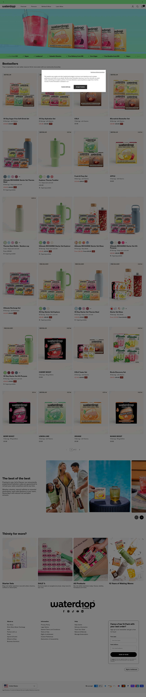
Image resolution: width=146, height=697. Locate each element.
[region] (73, 81)
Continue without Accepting (97, 72)
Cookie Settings (65, 87)
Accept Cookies (80, 87)
